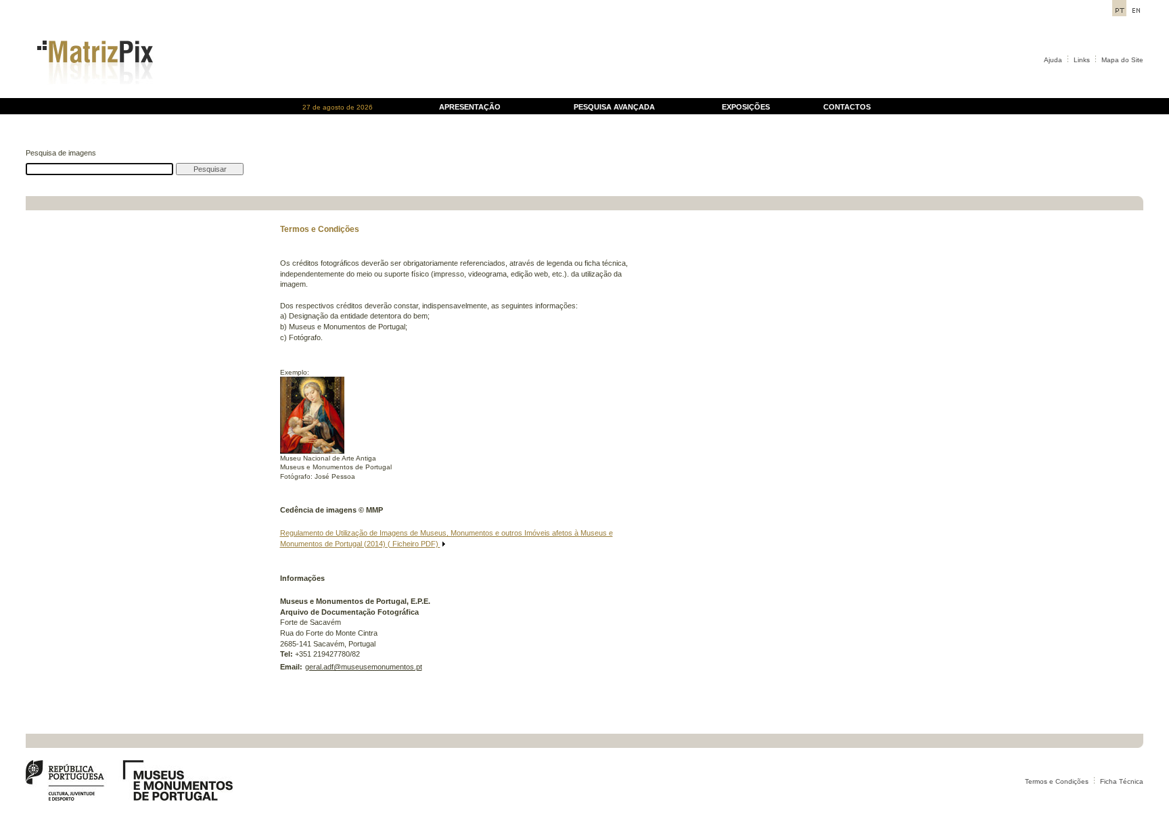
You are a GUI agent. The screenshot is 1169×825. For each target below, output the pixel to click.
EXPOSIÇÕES (746, 107)
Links (1082, 60)
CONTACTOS (847, 107)
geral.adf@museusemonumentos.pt (363, 667)
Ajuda (1053, 60)
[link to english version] (1136, 12)
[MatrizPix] (93, 94)
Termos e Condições (1056, 781)
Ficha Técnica (1121, 781)
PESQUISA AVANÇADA (614, 107)
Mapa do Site (1122, 60)
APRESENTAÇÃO (470, 107)
